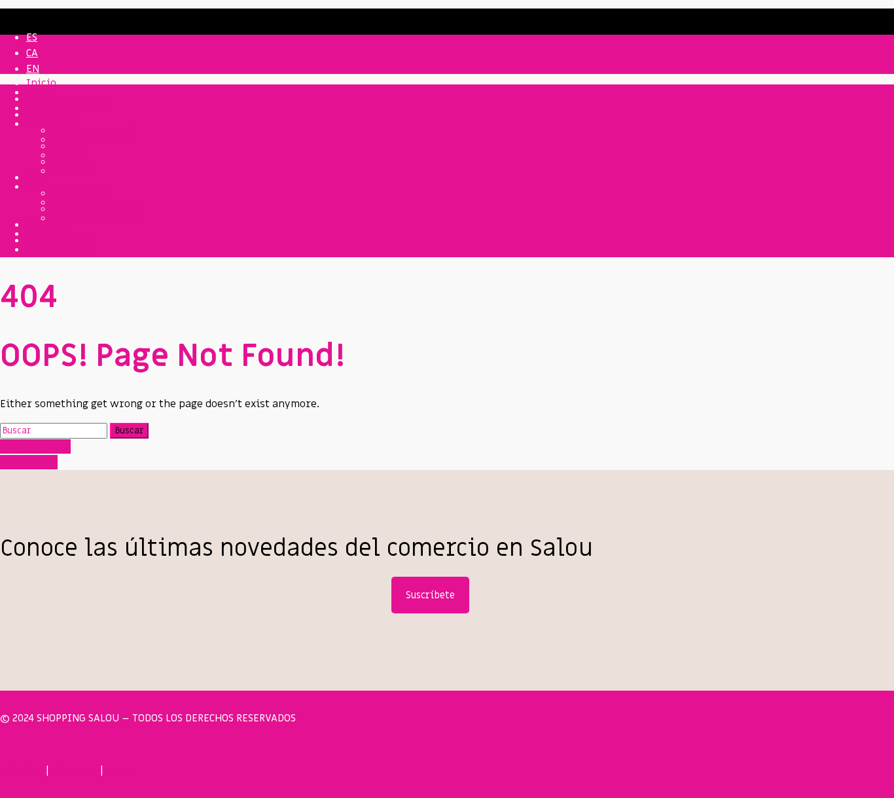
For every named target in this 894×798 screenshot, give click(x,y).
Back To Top (29, 462)
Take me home (35, 446)
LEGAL (123, 770)
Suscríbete (430, 595)
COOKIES (74, 770)
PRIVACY (20, 770)
